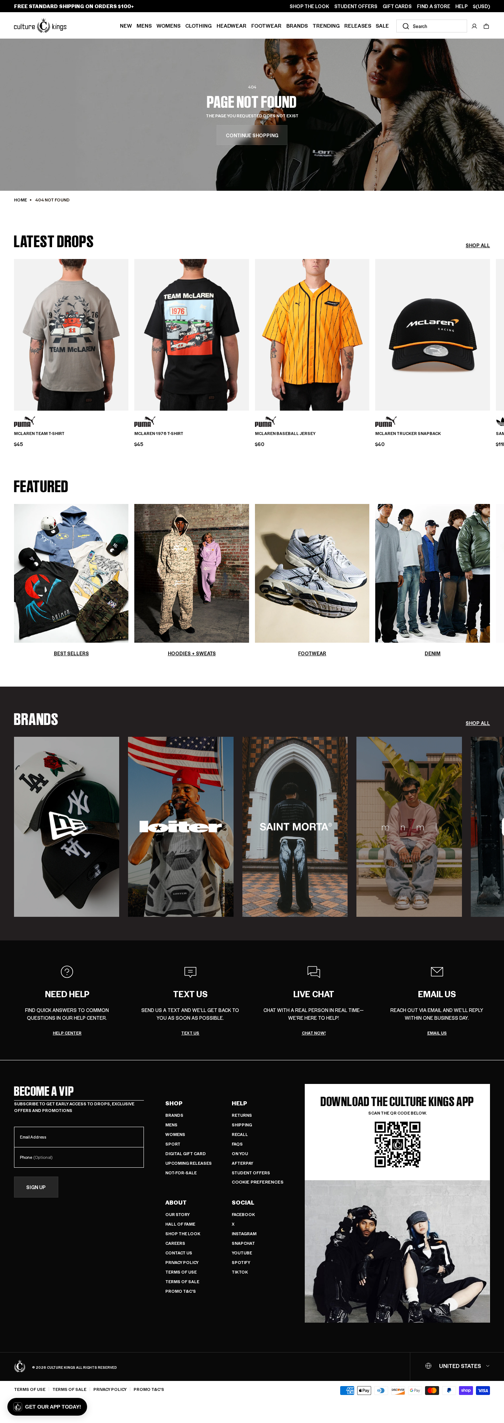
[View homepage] (40, 25)
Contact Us (178, 1253)
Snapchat (243, 1243)
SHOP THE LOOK (309, 6)
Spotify (241, 1262)
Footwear (266, 25)
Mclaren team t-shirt (39, 433)
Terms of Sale (182, 1281)
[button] (486, 26)
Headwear (231, 25)
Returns (242, 1115)
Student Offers (251, 1173)
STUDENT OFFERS (355, 6)
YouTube (242, 1253)
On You (240, 1153)
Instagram (244, 1233)
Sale (382, 25)
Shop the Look (182, 1233)
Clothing (198, 25)
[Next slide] (490, 334)
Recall (240, 1134)
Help (239, 1103)
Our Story (177, 1214)
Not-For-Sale (181, 1173)
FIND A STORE (433, 6)
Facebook (243, 1214)
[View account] (474, 26)
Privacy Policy (182, 1262)
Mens (144, 25)
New (126, 25)
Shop (174, 1103)
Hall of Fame (180, 1224)
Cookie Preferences (257, 1182)
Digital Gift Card (185, 1153)
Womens (168, 25)
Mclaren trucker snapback (408, 433)
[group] (67, 827)
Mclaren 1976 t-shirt (158, 433)
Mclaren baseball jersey (285, 433)
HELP (461, 6)
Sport (172, 1144)
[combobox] (431, 26)
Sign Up (36, 1187)
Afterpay (242, 1163)
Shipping (242, 1125)
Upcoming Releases (188, 1163)
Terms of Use (181, 1272)
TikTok (240, 1272)
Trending (326, 25)
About (176, 1202)
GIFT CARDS (397, 6)
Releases (357, 25)
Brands (297, 25)
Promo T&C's (180, 1291)
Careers (175, 1243)
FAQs (237, 1144)
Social (243, 1202)
